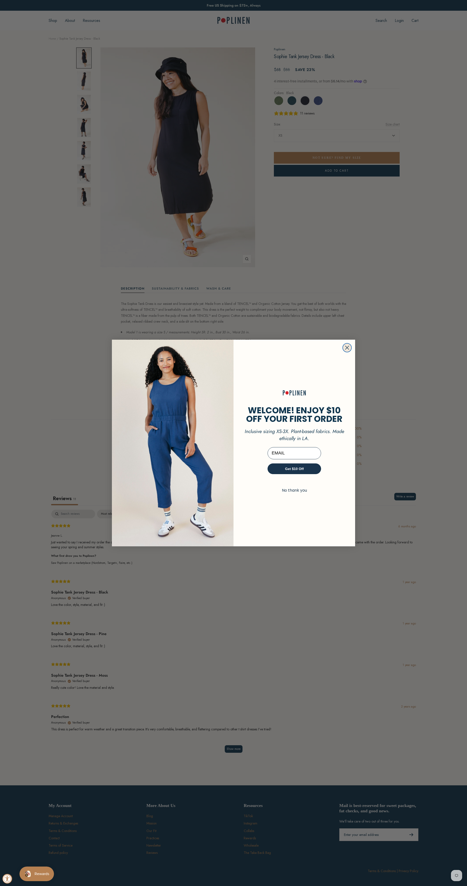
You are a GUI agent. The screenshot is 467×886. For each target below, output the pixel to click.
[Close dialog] (347, 347)
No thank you (294, 490)
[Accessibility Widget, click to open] (7, 879)
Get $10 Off (294, 469)
